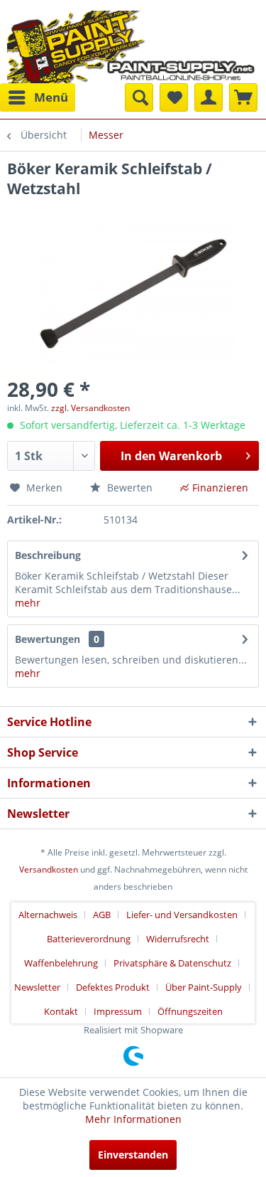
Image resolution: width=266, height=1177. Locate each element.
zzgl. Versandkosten (90, 408)
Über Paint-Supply (203, 987)
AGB (102, 914)
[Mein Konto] (208, 97)
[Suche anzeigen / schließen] (139, 97)
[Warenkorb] (243, 97)
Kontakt (61, 1011)
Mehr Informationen (133, 1119)
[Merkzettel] (174, 97)
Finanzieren (220, 487)
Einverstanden (133, 1154)
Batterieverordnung (89, 938)
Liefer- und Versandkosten (182, 914)
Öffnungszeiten (190, 1011)
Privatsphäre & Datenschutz (172, 963)
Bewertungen (47, 639)
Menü (51, 97)
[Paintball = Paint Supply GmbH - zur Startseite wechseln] (131, 45)
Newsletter (37, 987)
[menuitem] (37, 97)
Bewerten (128, 487)
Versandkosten (48, 869)
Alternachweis (47, 914)
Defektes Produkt (113, 987)
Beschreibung (48, 555)
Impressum (118, 1011)
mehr (27, 602)
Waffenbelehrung (61, 963)
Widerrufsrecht (177, 938)
